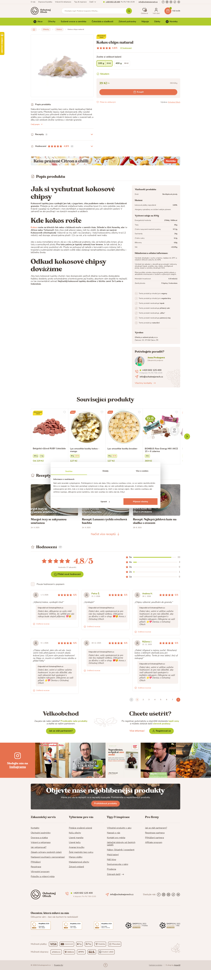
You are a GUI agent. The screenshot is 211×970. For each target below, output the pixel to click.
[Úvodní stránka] (41, 11)
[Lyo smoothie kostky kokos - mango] (86, 427)
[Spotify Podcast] (178, 1)
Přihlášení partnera (154, 838)
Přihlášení (36, 862)
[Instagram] (167, 1)
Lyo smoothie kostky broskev (122, 448)
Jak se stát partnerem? (61, 730)
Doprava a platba (39, 838)
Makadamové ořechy (79, 862)
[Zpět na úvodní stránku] (34, 29)
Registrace (36, 867)
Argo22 (177, 965)
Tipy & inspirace (80, 2)
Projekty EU (58, 965)
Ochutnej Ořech (174, 102)
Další (91, 2)
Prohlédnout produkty (105, 803)
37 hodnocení (126, 48)
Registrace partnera (154, 833)
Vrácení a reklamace (41, 842)
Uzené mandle (76, 838)
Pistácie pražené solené (80, 828)
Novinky (174, 21)
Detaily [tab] (106, 471)
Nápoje (145, 21)
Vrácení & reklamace (63, 2)
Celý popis (35, 124)
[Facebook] (163, 1)
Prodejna (111, 869)
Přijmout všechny (140, 502)
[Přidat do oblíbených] (64, 412)
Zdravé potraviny (127, 21)
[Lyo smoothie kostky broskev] (124, 427)
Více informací (137, 730)
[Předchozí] (187, 436)
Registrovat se (163, 730)
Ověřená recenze (42, 624)
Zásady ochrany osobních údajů (46, 852)
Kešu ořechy (75, 833)
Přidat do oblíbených (108, 102)
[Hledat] (129, 11)
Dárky (157, 21)
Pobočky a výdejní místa (42, 876)
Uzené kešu (75, 842)
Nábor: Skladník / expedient (120, 850)
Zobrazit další (113, 874)
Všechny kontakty (143, 383)
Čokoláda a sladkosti (102, 21)
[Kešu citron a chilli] (105, 161)
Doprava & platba (45, 2)
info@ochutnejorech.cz (148, 2)
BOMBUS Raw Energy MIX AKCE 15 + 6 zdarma (161, 450)
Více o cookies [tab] (142, 471)
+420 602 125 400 (113, 2)
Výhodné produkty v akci (119, 828)
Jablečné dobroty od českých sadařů (121, 843)
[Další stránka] (178, 700)
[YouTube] (170, 1)
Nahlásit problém (155, 965)
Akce (39, 21)
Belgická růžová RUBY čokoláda (49, 448)
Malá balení (113, 855)
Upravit (104, 502)
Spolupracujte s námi (117, 864)
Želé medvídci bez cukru (81, 852)
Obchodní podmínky (41, 833)
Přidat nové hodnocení (69, 574)
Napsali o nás (113, 833)
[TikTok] (174, 1)
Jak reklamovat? (38, 847)
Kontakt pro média (116, 838)
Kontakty (35, 828)
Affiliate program (153, 842)
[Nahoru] (105, 965)
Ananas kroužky (76, 847)
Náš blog (111, 859)
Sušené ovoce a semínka (73, 21)
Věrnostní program (40, 871)
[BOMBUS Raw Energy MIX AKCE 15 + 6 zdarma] (161, 427)
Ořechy (51, 21)
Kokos (59, 29)
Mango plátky (75, 857)
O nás (33, 2)
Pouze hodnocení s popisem (50, 584)
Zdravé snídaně (76, 867)
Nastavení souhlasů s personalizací (48, 857)
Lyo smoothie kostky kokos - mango (84, 450)
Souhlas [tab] (68, 471)
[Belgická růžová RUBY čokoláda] (49, 427)
